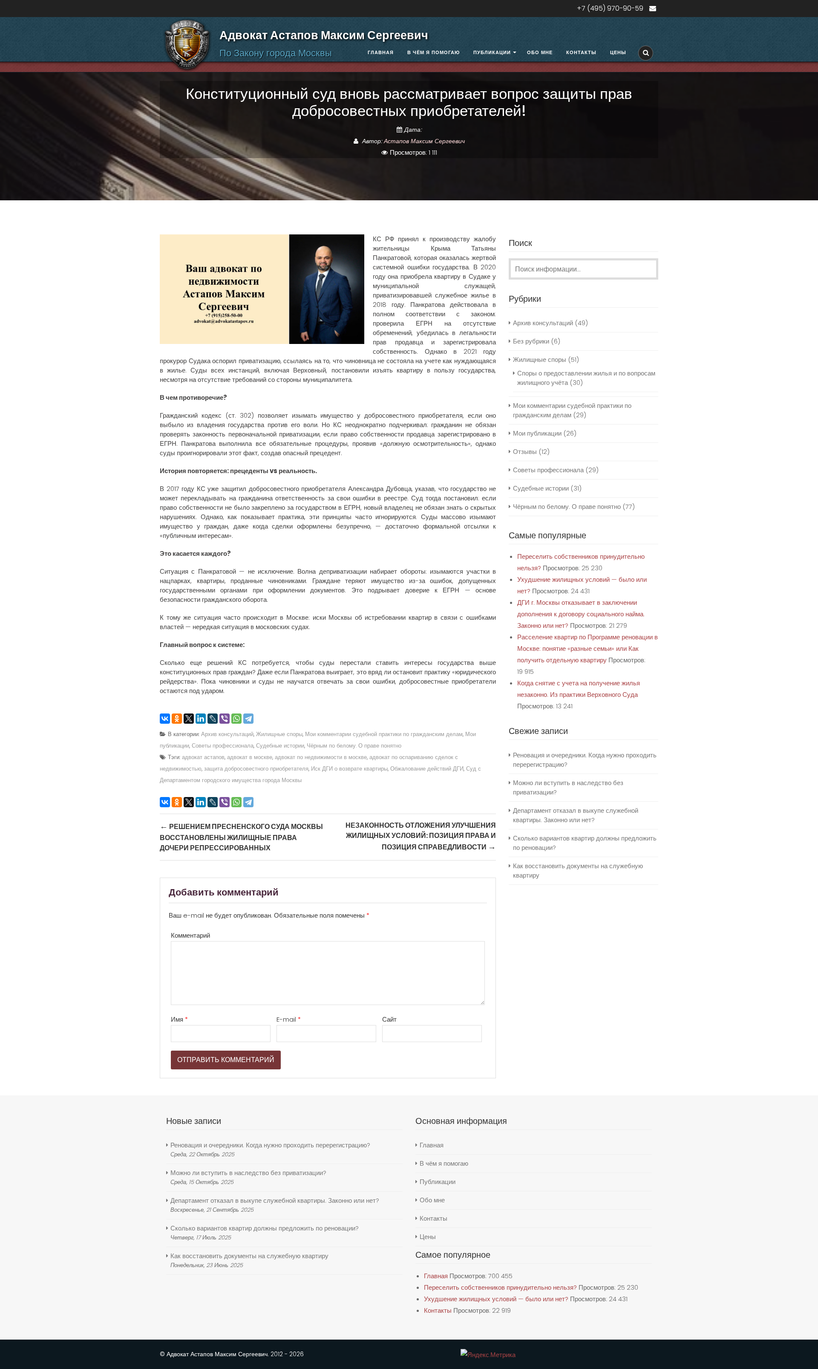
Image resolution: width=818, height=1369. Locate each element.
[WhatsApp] (236, 718)
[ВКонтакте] (165, 718)
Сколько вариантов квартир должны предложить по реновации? (264, 1228)
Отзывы (525, 451)
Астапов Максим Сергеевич (424, 141)
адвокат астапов (203, 757)
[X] (189, 718)
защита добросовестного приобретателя (256, 769)
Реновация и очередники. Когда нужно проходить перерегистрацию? (270, 1145)
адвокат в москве (249, 757)
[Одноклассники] (177, 718)
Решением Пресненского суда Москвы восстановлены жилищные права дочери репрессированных (241, 836)
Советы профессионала (222, 746)
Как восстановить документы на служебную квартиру (249, 1255)
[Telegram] (248, 718)
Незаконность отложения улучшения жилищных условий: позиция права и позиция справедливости (421, 836)
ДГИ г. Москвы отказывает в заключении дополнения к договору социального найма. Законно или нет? (581, 614)
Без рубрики (531, 341)
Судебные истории (280, 746)
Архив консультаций (227, 734)
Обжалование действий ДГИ (427, 769)
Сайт (389, 1019)
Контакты (581, 52)
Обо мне (540, 52)
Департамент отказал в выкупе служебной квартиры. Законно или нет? (575, 815)
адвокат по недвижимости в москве (321, 757)
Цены (618, 52)
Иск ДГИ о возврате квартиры (349, 769)
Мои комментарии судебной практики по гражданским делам (384, 734)
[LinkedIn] (201, 718)
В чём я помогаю (433, 52)
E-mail (289, 1019)
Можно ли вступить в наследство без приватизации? (248, 1172)
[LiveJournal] (212, 718)
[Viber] (224, 718)
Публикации (492, 52)
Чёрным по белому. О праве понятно (354, 746)
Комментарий (190, 935)
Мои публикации (537, 433)
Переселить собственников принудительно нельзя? (500, 1287)
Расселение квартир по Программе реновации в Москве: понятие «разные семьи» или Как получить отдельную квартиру (587, 648)
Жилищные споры (279, 734)
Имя (179, 1019)
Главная (381, 52)
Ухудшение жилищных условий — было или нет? (496, 1298)
